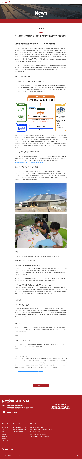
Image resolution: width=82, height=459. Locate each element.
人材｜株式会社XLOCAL (18, 432)
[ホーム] (7, 2)
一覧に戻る (41, 385)
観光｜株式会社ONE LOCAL (19, 427)
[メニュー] (79, 2)
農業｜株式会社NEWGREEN (19, 429)
